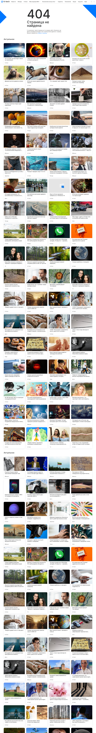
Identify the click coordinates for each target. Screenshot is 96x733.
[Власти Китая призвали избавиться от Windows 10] (59, 189)
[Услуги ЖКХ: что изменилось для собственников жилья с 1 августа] (81, 144)
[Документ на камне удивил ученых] (59, 99)
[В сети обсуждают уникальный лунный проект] (81, 505)
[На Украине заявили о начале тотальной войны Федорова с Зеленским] (14, 144)
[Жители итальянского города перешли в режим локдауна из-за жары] (36, 415)
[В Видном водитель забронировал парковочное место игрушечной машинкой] (81, 715)
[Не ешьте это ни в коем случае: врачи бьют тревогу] (81, 53)
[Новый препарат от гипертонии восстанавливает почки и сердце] (59, 625)
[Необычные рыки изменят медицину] (59, 257)
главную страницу (42, 33)
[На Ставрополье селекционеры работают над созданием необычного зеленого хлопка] (59, 483)
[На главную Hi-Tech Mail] (6, 1)
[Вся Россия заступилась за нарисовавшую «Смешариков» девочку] (81, 602)
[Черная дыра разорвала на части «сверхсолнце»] (81, 483)
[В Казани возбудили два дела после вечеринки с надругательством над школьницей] (59, 580)
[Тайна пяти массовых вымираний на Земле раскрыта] (36, 53)
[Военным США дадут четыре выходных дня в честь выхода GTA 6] (59, 415)
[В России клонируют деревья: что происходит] (81, 189)
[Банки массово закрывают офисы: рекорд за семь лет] (14, 370)
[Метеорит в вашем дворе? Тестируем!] (59, 279)
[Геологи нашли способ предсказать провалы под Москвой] (14, 279)
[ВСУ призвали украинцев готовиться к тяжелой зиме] (36, 99)
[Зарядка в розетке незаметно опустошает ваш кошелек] (81, 99)
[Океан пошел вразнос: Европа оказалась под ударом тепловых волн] (59, 166)
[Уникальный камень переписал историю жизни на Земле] (36, 528)
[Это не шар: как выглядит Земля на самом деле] (14, 53)
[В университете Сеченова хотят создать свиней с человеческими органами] (36, 324)
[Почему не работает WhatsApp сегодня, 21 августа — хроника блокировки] (59, 234)
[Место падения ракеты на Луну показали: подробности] (36, 505)
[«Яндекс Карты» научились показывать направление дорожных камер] (36, 437)
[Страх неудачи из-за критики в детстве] (59, 505)
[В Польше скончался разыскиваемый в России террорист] (59, 53)
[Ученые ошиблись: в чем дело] (81, 257)
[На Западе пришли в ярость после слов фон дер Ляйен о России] (36, 557)
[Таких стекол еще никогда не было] (81, 324)
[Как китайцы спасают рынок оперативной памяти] (14, 528)
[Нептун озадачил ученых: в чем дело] (14, 602)
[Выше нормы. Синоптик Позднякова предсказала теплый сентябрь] (14, 415)
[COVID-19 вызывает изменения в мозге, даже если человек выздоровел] (81, 302)
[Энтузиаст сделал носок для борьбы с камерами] (36, 625)
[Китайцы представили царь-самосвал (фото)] (36, 580)
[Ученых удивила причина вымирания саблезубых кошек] (14, 234)
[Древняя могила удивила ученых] (14, 76)
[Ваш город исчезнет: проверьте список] (59, 302)
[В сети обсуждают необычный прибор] (59, 528)
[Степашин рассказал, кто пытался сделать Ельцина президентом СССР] (81, 166)
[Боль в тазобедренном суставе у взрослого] (14, 166)
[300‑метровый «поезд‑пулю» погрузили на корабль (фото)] (81, 528)
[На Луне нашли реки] (36, 483)
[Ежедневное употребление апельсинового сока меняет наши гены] (14, 121)
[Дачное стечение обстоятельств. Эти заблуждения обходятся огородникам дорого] (36, 234)
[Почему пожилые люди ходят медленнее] (14, 99)
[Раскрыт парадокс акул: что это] (36, 166)
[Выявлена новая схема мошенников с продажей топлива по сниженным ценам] (81, 625)
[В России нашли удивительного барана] (36, 76)
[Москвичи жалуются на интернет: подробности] (36, 602)
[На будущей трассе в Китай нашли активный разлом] (14, 460)
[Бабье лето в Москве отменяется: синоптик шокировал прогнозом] (14, 212)
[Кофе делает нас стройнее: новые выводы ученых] (36, 279)
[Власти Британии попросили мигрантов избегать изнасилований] (14, 625)
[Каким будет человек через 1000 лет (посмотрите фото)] (59, 392)
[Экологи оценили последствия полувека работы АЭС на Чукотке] (36, 257)
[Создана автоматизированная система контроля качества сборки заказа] (14, 437)
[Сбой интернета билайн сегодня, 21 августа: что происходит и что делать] (81, 121)
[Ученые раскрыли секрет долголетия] (36, 144)
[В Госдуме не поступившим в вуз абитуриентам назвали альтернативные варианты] (14, 324)
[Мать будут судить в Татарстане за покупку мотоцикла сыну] (81, 212)
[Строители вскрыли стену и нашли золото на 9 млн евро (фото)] (36, 347)
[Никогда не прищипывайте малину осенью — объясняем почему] (59, 460)
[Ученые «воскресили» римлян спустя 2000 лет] (36, 302)
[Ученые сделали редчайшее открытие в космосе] (36, 370)
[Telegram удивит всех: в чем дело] (14, 302)
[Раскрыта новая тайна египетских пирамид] (81, 76)
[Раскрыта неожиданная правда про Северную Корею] (59, 144)
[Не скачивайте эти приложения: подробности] (81, 670)
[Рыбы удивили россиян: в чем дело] (81, 580)
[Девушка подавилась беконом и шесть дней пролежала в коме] (59, 602)
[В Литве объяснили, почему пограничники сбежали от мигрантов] (59, 557)
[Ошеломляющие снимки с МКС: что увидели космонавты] (14, 580)
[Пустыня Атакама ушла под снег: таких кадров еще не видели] (36, 121)
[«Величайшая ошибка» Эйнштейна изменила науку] (81, 347)
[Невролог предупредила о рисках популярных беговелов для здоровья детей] (81, 370)
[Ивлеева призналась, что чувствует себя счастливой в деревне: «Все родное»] (81, 392)
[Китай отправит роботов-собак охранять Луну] (81, 460)
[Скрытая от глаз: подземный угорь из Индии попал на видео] (81, 437)
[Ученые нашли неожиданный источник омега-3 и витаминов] (59, 212)
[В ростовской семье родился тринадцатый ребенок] (59, 347)
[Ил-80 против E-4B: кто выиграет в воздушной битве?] (14, 392)
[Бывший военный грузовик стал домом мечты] (36, 460)
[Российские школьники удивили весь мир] (36, 189)
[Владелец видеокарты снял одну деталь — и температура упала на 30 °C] (14, 483)
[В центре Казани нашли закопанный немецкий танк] (14, 557)
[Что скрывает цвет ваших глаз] (59, 76)
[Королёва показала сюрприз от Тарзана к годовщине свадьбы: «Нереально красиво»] (14, 257)
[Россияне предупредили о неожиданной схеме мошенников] (36, 392)
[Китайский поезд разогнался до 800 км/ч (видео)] (36, 212)
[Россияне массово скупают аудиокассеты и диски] (81, 234)
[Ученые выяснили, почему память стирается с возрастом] (14, 505)
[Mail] (2, 1)
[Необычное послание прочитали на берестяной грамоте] (59, 121)
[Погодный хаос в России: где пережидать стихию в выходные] (81, 415)
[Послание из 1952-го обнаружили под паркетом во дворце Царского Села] (81, 557)
